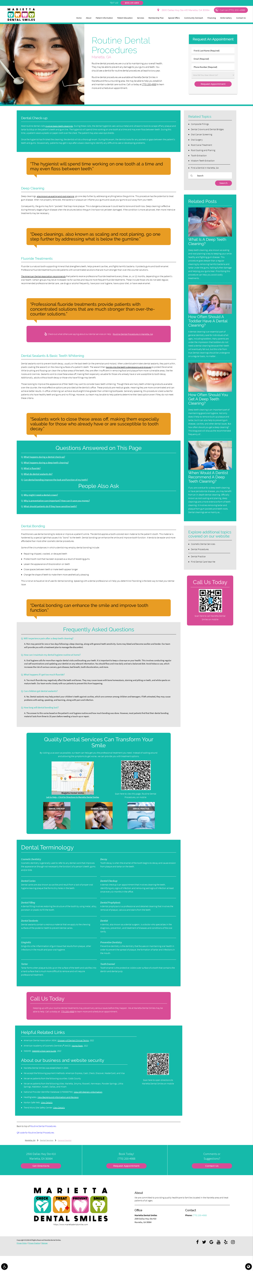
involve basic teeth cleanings (59, 125)
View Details (46, 1102)
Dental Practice (198, 556)
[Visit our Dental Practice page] (141, 828)
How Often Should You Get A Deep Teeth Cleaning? (208, 398)
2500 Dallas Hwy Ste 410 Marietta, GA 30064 (185, 10)
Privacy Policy (22, 1243)
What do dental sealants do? (38, 474)
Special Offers (174, 18)
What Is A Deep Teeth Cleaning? (207, 241)
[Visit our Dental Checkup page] (56, 828)
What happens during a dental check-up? (44, 456)
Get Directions (41, 1165)
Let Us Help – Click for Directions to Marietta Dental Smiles (72, 797)
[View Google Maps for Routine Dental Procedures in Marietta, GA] (73, 793)
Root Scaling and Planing (203, 150)
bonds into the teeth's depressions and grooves (128, 367)
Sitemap (44, 1243)
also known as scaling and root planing (55, 196)
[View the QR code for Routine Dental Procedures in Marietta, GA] (136, 789)
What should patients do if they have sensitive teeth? (50, 506)
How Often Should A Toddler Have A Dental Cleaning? (207, 320)
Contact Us (241, 18)
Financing (211, 18)
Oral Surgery (197, 139)
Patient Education (125, 18)
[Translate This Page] (248, 1266)
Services (140, 18)
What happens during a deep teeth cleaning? (46, 462)
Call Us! (232, 10)
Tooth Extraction (199, 155)
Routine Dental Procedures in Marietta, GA (133, 334)
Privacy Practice (34, 1243)
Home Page (77, 1045)
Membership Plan (156, 18)
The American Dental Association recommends (43, 276)
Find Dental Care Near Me (203, 561)
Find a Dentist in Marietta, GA (205, 167)
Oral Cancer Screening (201, 134)
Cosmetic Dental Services (203, 543)
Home (79, 18)
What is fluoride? (32, 468)
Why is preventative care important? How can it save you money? (57, 500)
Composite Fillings (200, 124)
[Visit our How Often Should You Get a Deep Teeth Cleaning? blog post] (210, 391)
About (88, 18)
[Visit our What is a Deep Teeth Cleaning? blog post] (210, 235)
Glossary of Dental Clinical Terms (73, 1040)
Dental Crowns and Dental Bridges (207, 129)
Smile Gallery (226, 18)
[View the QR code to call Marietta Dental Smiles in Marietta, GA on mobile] (210, 611)
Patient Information (104, 18)
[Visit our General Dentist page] (99, 828)
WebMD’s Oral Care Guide (44, 1050)
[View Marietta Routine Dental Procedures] (42, 103)
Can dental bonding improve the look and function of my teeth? (56, 479)
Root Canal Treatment (201, 144)
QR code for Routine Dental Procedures (35, 1132)
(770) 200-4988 (149, 84)
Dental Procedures (200, 549)
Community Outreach (193, 18)
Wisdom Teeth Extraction (203, 160)
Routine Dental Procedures (43, 1126)
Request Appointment (126, 1165)
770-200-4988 (67, 1011)
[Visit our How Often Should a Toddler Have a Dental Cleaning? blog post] (210, 313)
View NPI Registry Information (88, 1091)
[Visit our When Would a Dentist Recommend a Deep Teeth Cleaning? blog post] (210, 469)
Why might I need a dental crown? (41, 495)
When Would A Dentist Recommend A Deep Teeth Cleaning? (208, 476)
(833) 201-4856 (132, 3)
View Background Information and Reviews (57, 1097)
